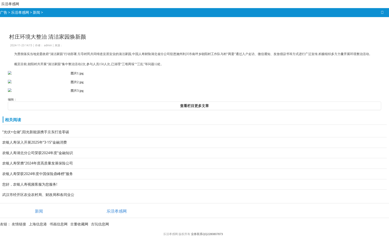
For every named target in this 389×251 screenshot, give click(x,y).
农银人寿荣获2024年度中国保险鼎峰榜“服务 (37, 173)
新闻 (36, 12)
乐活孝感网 (10, 3)
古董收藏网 (79, 224)
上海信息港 (38, 224)
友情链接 (19, 224)
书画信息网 (59, 224)
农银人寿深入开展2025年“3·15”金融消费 (34, 142)
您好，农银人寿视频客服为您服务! (29, 184)
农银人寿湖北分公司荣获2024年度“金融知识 (37, 152)
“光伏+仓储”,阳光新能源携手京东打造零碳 (35, 131)
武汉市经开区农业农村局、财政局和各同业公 (38, 194)
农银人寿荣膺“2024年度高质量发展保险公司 (37, 163)
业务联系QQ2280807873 (207, 234)
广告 (3, 12)
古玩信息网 (100, 224)
